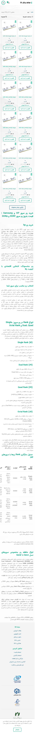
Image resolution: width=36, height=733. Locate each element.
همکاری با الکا (17, 643)
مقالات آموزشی (17, 631)
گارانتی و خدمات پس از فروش (17, 662)
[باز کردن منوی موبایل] (3, 3)
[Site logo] (25, 3)
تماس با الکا (17, 640)
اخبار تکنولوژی (17, 634)
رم (25, 38)
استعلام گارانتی (17, 655)
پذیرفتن (17, 730)
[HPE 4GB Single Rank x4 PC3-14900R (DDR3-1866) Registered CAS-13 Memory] (9, 27)
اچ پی (25, 40)
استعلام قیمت (17, 652)
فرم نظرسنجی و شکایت (17, 665)
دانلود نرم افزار (17, 637)
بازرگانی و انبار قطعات (17, 659)
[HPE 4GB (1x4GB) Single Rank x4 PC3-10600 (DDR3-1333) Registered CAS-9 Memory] (9, 180)
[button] (25, 48)
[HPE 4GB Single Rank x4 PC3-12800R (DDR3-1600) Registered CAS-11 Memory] (25, 58)
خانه (32, 12)
